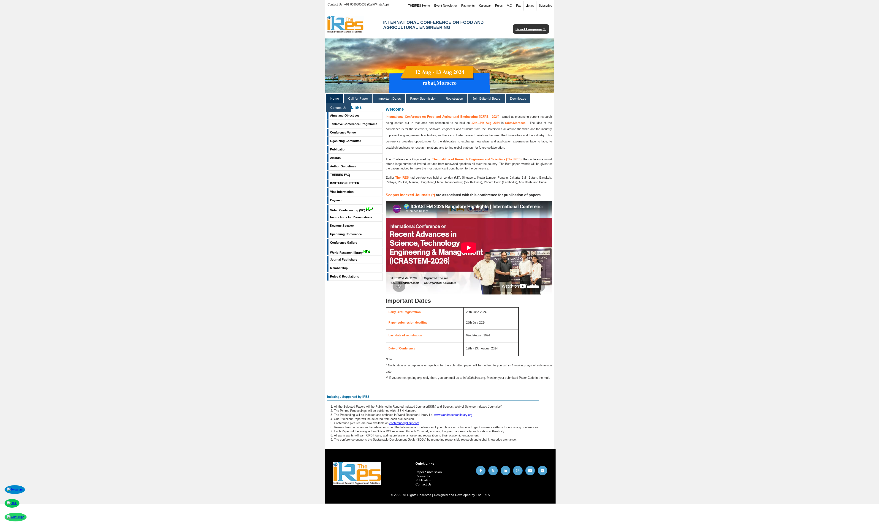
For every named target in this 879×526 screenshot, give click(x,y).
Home (334, 98)
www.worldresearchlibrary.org (453, 415)
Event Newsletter (445, 5)
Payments (468, 5)
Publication (423, 480)
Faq (518, 5)
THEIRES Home (419, 5)
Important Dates (389, 98)
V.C (509, 5)
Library (530, 5)
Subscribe (545, 5)
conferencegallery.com (404, 423)
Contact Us (338, 107)
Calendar (485, 5)
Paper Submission (423, 98)
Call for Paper (358, 98)
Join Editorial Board (486, 98)
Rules (499, 5)
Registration (454, 98)
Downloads (518, 98)
